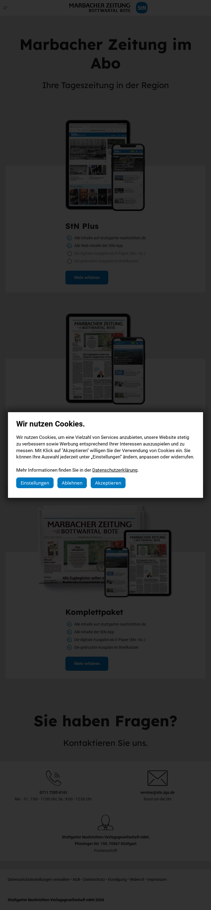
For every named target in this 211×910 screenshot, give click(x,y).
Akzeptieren (108, 483)
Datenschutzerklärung (115, 470)
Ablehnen (72, 483)
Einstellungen (35, 483)
